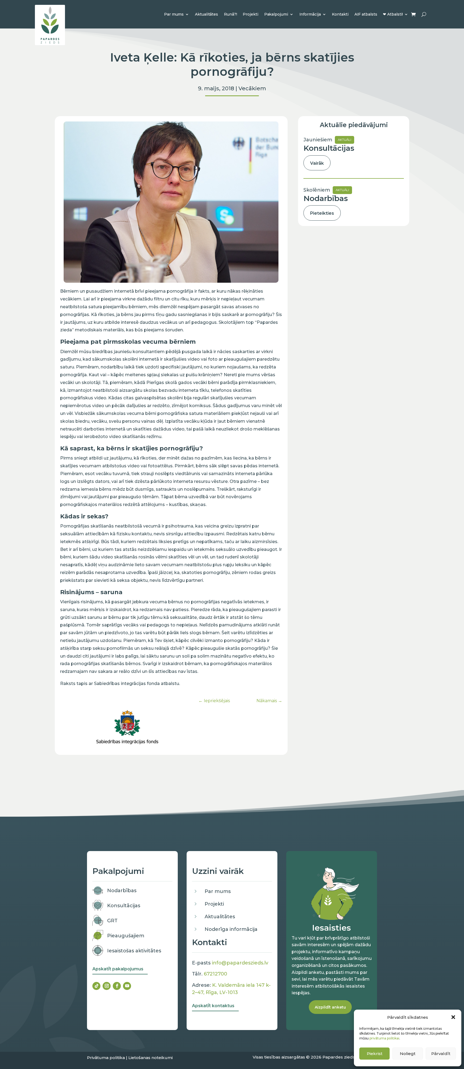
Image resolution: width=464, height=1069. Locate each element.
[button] (453, 1017)
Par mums (174, 14)
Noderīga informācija (231, 929)
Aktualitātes (206, 14)
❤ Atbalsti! (393, 14)
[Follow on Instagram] (107, 986)
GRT (112, 921)
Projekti (250, 14)
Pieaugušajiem (125, 936)
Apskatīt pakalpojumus (117, 968)
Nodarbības (121, 891)
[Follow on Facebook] (117, 986)
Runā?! (230, 14)
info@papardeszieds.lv (240, 963)
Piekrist (374, 1053)
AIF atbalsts (365, 14)
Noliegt (407, 1053)
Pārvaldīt (440, 1053)
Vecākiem (252, 88)
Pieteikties (322, 213)
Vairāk (317, 163)
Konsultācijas (123, 906)
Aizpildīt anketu (330, 1007)
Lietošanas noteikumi (150, 1057)
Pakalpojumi (276, 14)
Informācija (310, 14)
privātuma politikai (384, 1038)
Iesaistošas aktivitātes (134, 951)
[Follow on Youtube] (127, 986)
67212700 (215, 974)
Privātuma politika (106, 1057)
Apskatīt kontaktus (213, 1005)
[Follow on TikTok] (96, 986)
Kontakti (340, 14)
